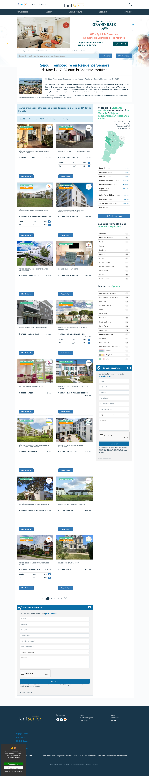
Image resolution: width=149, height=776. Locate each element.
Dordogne (113, 250)
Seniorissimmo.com (48, 756)
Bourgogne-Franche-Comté (113, 297)
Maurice (116, 351)
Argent (49, 12)
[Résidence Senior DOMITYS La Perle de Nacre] (35, 547)
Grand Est (113, 318)
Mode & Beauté (22, 741)
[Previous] (44, 598)
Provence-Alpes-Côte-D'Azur (113, 346)
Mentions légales (86, 718)
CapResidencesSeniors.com (94, 756)
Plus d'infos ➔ (26, 176)
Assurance (20, 737)
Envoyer (54, 681)
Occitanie (113, 338)
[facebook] (18, 4)
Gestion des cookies (92, 765)
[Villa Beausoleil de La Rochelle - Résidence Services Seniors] (74, 195)
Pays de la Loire (113, 342)
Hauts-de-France (113, 322)
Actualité (128, 12)
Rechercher (106, 56)
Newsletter (42, 4)
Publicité (113, 720)
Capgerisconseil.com (64, 756)
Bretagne (113, 301)
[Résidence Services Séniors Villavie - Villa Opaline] (35, 136)
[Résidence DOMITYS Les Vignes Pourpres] (74, 136)
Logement (103, 12)
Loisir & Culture (75, 12)
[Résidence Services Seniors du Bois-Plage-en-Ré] (74, 312)
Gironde (113, 254)
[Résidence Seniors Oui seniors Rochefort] (74, 430)
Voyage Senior (22, 12)
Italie (116, 359)
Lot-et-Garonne (113, 262)
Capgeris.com (77, 756)
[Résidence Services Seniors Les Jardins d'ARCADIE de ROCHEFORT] (35, 430)
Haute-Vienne (113, 279)
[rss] (25, 4)
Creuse (101, 246)
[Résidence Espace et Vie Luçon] (35, 371)
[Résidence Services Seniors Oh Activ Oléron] (74, 371)
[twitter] (21, 4)
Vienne (113, 275)
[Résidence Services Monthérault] (74, 489)
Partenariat (114, 718)
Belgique (116, 355)
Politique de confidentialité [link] (13, 771)
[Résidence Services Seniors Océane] (35, 312)
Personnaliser (13, 768)
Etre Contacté (124, 56)
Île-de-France (113, 326)
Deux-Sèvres (113, 271)
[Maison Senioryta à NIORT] (74, 547)
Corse (113, 310)
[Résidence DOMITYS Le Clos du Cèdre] (35, 195)
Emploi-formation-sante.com (116, 756)
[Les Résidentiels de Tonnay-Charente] (35, 489)
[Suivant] (65, 598)
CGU (82, 715)
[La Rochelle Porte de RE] (74, 253)
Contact (33, 4)
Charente (113, 234)
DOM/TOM (103, 314)
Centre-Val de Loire (113, 305)
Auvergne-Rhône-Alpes (113, 293)
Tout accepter (13, 764)
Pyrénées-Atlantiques (113, 266)
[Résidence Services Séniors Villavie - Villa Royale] (35, 253)
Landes (113, 258)
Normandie (113, 330)
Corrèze (113, 242)
